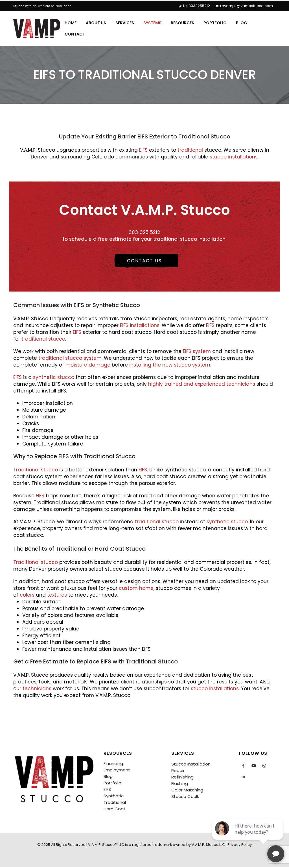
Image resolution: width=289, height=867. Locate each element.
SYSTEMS (152, 23)
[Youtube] (253, 766)
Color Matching (187, 790)
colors (27, 595)
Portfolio (215, 23)
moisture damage (87, 364)
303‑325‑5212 (144, 232)
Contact (75, 34)
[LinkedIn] (243, 776)
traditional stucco (43, 339)
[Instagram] (264, 766)
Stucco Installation (191, 764)
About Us (96, 23)
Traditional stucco (35, 469)
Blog (241, 23)
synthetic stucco (53, 377)
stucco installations (234, 156)
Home (70, 23)
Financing (113, 763)
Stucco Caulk (185, 796)
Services (124, 23)
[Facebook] (243, 766)
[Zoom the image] (54, 753)
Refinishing (182, 777)
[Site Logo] (36, 28)
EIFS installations (139, 325)
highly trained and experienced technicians (201, 384)
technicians (37, 688)
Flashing (179, 783)
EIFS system (196, 351)
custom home (136, 588)
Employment (117, 770)
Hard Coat (115, 809)
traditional (190, 150)
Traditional (115, 802)
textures (57, 595)
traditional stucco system (70, 358)
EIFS (143, 150)
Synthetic (114, 796)
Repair (178, 770)
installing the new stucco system (169, 364)
